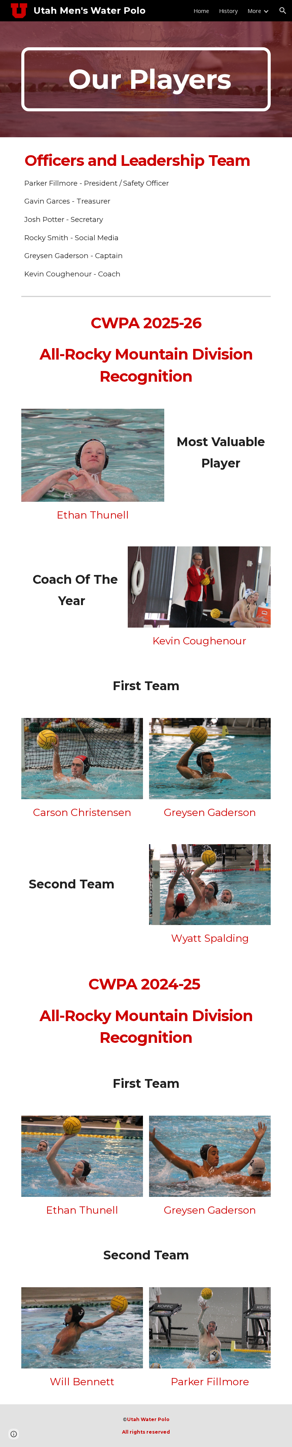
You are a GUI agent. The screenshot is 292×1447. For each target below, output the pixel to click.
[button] (283, 11)
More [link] (254, 10)
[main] (145, 79)
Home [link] (201, 10)
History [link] (228, 10)
